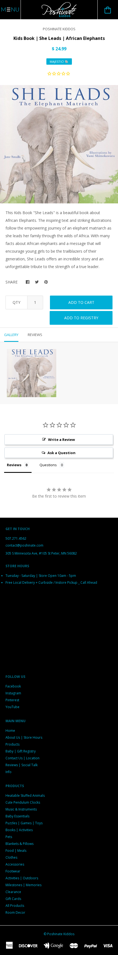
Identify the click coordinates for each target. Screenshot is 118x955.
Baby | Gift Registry (20, 751)
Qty (16, 302)
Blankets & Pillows (19, 843)
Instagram (13, 693)
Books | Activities (19, 830)
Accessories (14, 864)
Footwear (12, 871)
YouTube (12, 707)
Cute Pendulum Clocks (22, 802)
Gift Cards (13, 898)
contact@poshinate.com (24, 545)
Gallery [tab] (11, 334)
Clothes (11, 857)
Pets (8, 836)
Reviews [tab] (35, 334)
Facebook (13, 686)
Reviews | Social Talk (21, 765)
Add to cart (81, 302)
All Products (14, 905)
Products (12, 744)
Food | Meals (15, 850)
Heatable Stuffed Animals (25, 795)
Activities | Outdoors (21, 878)
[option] (59, 144)
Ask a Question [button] (61, 452)
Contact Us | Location (22, 758)
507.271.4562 (15, 538)
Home (10, 730)
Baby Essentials (17, 816)
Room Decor (15, 912)
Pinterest (12, 700)
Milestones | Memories (23, 885)
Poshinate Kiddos (59, 28)
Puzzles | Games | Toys (24, 823)
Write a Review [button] (61, 439)
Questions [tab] (48, 464)
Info (8, 772)
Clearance (13, 891)
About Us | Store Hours (23, 737)
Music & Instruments (21, 809)
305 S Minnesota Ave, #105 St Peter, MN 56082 (41, 553)
